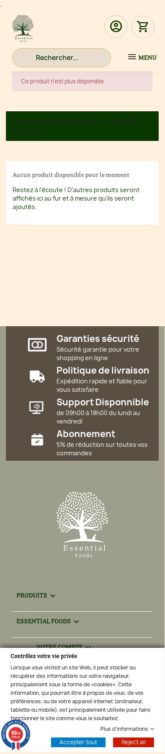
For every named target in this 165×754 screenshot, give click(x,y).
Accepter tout (78, 742)
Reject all (134, 742)
